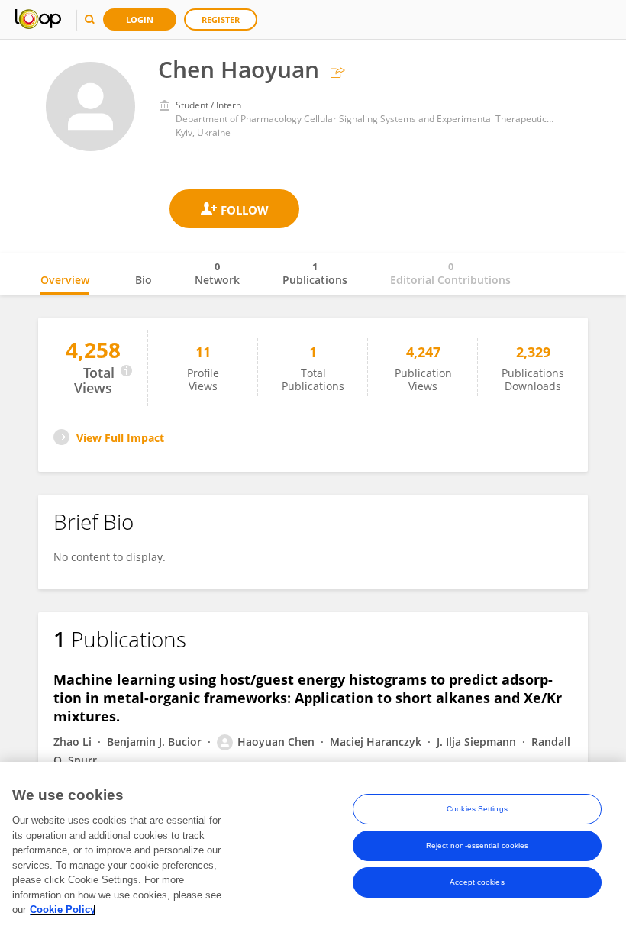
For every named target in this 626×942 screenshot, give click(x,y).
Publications (314, 273)
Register (221, 19)
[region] (313, 852)
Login (139, 19)
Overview (64, 280)
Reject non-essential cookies (477, 845)
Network (217, 273)
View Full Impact (120, 438)
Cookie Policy (62, 909)
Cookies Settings (477, 809)
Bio (143, 280)
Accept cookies (477, 882)
